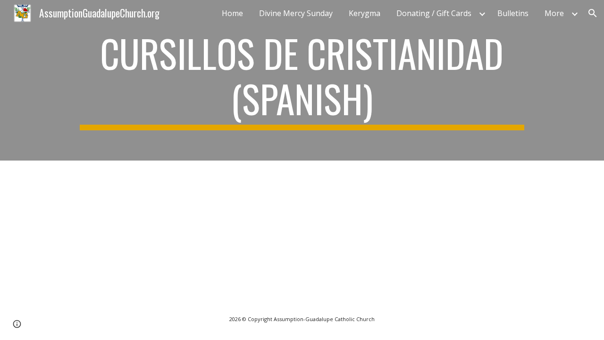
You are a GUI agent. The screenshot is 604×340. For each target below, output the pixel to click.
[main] (302, 80)
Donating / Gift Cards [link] (433, 13)
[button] (592, 13)
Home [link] (232, 13)
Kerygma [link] (364, 13)
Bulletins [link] (512, 13)
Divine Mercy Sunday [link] (296, 13)
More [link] (554, 13)
